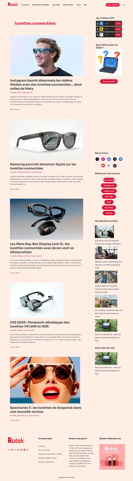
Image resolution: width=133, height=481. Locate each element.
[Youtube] (18, 450)
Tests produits (109, 180)
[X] (97, 159)
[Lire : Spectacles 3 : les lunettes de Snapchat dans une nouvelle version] (45, 380)
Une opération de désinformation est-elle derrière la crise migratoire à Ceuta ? (108, 313)
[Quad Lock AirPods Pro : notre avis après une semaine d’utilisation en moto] (106, 325)
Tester (118, 23)
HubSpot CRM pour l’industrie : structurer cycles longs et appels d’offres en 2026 (107, 289)
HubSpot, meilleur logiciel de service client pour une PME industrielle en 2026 (108, 265)
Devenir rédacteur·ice (46, 462)
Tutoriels (109, 213)
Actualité (25, 5)
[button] (113, 5)
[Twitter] (15, 450)
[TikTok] (115, 166)
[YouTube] (103, 165)
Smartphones (68, 5)
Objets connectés (23, 172)
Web (85, 5)
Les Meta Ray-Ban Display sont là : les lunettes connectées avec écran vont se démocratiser (42, 248)
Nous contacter (44, 450)
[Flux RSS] (109, 165)
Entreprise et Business (40, 5)
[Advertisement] (109, 118)
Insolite (19, 330)
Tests (78, 5)
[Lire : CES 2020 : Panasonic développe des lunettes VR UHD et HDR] (37, 300)
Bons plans (109, 208)
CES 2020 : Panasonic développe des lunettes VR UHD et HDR (40, 324)
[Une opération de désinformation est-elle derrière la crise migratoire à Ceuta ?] (106, 301)
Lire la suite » (15, 109)
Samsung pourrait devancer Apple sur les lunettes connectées (43, 166)
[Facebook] (109, 159)
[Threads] (115, 159)
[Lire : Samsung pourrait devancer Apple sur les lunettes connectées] (46, 139)
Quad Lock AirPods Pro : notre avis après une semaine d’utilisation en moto (108, 337)
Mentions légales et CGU (48, 458)
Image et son (109, 191)
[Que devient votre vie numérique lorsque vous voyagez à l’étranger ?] (104, 231)
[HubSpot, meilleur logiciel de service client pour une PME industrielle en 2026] (106, 252)
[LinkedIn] (120, 159)
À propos (42, 446)
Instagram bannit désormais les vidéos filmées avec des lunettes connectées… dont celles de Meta (46, 84)
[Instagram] (103, 159)
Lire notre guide (109, 81)
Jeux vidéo (56, 5)
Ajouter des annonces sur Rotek (50, 454)
